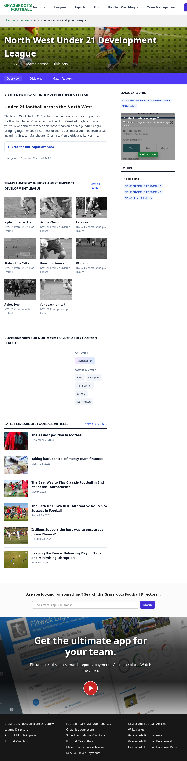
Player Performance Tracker (85, 747)
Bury (79, 377)
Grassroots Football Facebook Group (153, 741)
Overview (13, 79)
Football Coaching (16, 741)
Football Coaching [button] (121, 7)
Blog (97, 7)
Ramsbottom (84, 385)
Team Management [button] (161, 7)
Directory (10, 20)
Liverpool (93, 377)
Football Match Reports (20, 735)
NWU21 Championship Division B (143, 192)
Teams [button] (37, 7)
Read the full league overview (32, 147)
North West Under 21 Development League (146, 100)
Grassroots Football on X (145, 735)
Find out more (148, 154)
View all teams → (96, 185)
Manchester (84, 360)
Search (147, 605)
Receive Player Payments (83, 753)
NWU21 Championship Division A (143, 186)
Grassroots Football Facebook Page (152, 747)
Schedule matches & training (86, 735)
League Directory (16, 730)
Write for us (136, 730)
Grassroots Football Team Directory (29, 724)
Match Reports (62, 79)
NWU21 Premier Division (138, 198)
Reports (80, 7)
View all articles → (96, 423)
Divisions (36, 79)
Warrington (84, 401)
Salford (81, 393)
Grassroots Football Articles (147, 724)
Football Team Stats (79, 741)
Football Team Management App (88, 724)
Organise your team (80, 730)
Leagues (60, 7)
